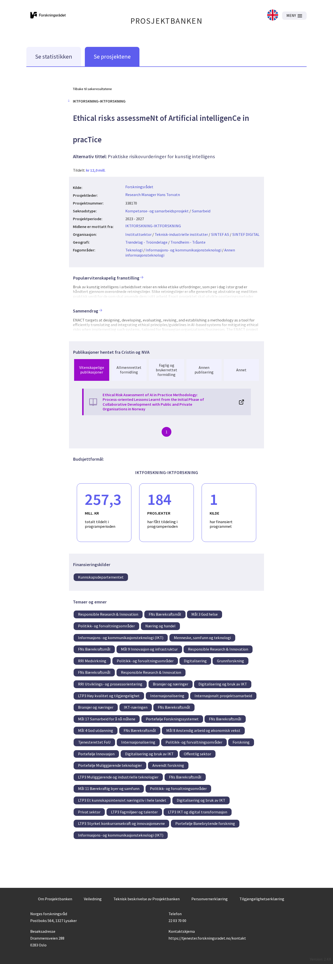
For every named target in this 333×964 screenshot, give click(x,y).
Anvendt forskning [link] (168, 765)
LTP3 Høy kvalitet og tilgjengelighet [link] (109, 695)
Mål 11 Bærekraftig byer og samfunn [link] (108, 788)
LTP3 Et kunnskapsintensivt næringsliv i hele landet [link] (122, 800)
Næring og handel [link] (160, 625)
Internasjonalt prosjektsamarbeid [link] (223, 695)
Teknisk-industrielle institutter (181, 234)
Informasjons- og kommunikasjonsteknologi (183, 250)
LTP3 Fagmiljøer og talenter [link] (134, 811)
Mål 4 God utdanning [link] (95, 730)
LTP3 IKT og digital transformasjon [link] (197, 811)
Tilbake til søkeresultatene (92, 89)
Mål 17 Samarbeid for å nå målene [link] (106, 718)
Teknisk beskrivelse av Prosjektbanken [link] (146, 898)
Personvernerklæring (209, 898)
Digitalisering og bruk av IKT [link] (222, 684)
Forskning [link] (241, 742)
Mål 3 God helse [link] (204, 614)
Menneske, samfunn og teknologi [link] (202, 637)
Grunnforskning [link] (230, 660)
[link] (272, 15)
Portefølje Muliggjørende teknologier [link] (110, 765)
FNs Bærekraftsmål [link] (165, 614)
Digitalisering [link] (195, 660)
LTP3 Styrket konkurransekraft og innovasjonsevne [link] (121, 823)
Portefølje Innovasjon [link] (96, 753)
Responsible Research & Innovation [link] (108, 614)
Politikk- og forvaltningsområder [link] (106, 625)
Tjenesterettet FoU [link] (94, 742)
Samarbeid (201, 210)
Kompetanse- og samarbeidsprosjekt (157, 210)
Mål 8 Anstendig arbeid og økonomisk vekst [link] (203, 730)
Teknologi (134, 250)
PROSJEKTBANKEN (166, 21)
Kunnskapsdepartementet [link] (101, 577)
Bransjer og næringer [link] (170, 684)
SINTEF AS (220, 234)
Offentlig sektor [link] (197, 753)
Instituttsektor (138, 234)
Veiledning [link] (93, 898)
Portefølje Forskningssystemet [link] (172, 718)
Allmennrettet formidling (129, 369)
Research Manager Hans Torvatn (152, 194)
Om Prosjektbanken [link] (55, 898)
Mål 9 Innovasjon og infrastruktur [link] (149, 649)
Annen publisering (204, 369)
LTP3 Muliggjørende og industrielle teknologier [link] (118, 777)
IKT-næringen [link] (135, 707)
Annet (241, 369)
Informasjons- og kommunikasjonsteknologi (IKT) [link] (120, 637)
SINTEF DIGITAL (245, 234)
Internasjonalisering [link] (167, 695)
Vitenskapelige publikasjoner (91, 369)
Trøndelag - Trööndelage (146, 242)
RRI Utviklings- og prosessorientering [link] (110, 684)
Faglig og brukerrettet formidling (166, 370)
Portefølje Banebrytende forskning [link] (205, 823)
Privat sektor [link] (89, 811)
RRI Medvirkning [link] (92, 660)
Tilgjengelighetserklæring (261, 898)
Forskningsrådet (139, 186)
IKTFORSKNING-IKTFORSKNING (153, 225)
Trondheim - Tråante (188, 242)
